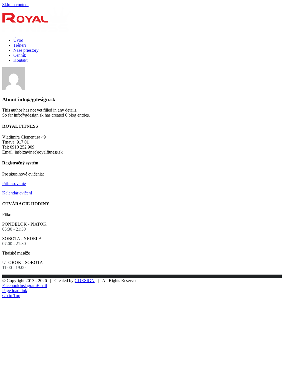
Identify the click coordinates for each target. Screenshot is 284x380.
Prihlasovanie (14, 183)
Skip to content (15, 4)
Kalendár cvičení (17, 193)
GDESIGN (85, 280)
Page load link (14, 290)
